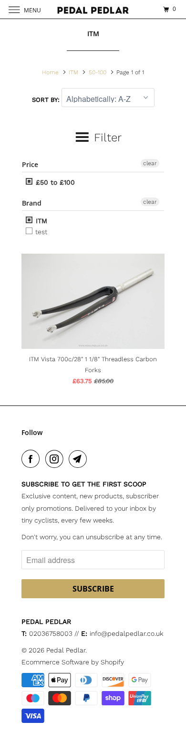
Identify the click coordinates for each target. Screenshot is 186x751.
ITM (40, 221)
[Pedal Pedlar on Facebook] (32, 459)
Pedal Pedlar (65, 650)
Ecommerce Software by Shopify (72, 662)
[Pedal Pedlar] (93, 9)
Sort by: (47, 99)
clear (150, 163)
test (40, 232)
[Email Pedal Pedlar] (80, 459)
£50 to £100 (54, 182)
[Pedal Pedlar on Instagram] (56, 459)
